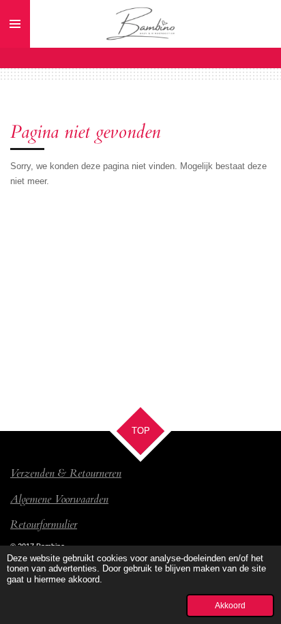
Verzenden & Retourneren (65, 473)
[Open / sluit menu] (15, 24)
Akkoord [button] (230, 605)
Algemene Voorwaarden (59, 499)
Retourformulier (43, 524)
